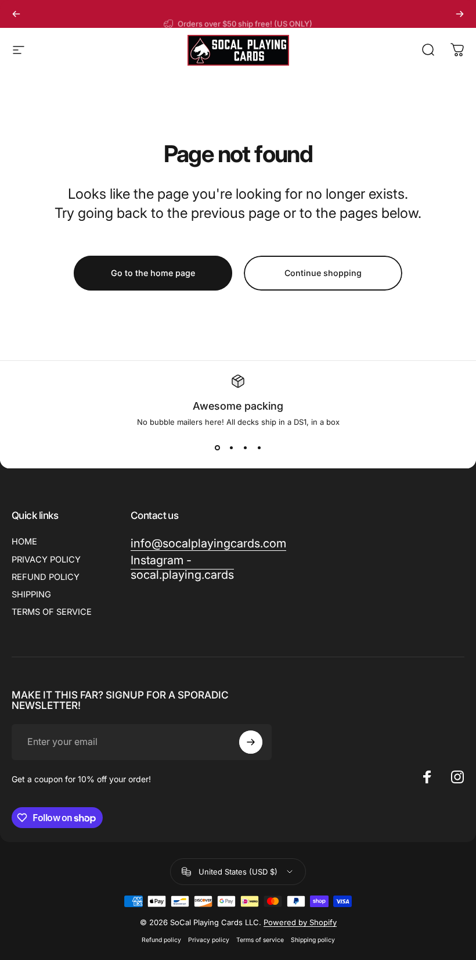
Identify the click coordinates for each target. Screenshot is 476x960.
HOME (24, 541)
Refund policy (161, 940)
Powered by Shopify (300, 922)
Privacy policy (208, 940)
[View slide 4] (259, 447)
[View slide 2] (231, 447)
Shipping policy (313, 940)
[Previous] (16, 14)
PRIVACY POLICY (46, 559)
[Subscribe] (250, 742)
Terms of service (260, 940)
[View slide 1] (217, 447)
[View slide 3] (245, 447)
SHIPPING (31, 594)
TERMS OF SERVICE (52, 612)
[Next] (460, 14)
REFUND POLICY (46, 577)
